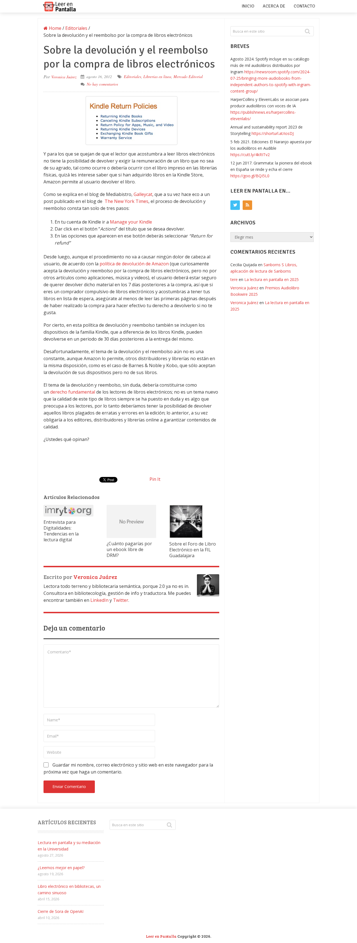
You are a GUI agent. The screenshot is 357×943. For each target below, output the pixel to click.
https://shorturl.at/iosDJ (273, 133)
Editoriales (132, 76)
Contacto (304, 6)
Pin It (154, 479)
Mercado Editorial (188, 76)
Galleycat (143, 194)
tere (234, 279)
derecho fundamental (72, 392)
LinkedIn (99, 600)
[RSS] (247, 205)
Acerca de (274, 6)
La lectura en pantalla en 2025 (271, 279)
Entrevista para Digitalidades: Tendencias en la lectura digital (61, 531)
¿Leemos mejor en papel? (61, 867)
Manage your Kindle (131, 222)
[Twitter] (235, 205)
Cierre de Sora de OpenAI (60, 911)
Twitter (120, 600)
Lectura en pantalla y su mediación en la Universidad (69, 846)
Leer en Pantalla (161, 936)
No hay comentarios (102, 84)
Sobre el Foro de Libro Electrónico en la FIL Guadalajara (192, 550)
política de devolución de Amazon (134, 264)
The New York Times (126, 201)
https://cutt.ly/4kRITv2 (250, 154)
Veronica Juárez (63, 76)
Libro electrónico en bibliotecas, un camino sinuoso (69, 889)
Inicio (248, 6)
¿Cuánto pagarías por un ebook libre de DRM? (129, 549)
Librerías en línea (157, 76)
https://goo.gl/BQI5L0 (249, 175)
